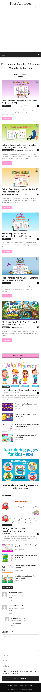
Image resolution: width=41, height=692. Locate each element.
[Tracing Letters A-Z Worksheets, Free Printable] (7, 548)
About (15, 685)
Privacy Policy (29, 685)
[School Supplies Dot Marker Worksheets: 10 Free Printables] (20, 222)
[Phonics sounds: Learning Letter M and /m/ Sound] (7, 438)
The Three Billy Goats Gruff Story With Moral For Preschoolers (19, 323)
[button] (38, 54)
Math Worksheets (7, 525)
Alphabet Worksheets (8, 150)
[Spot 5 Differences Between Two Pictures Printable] (7, 579)
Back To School (6, 106)
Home (10, 685)
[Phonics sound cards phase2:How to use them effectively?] (7, 428)
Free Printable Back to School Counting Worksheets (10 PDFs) (20, 279)
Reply (10, 600)
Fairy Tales (5, 327)
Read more (6, 118)
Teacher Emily (19, 150)
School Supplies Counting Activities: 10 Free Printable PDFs (20, 190)
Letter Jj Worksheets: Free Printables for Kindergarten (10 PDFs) (19, 146)
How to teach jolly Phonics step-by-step (20, 390)
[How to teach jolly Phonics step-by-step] (20, 374)
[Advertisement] (20, 30)
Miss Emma (15, 106)
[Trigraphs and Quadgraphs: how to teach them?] (7, 407)
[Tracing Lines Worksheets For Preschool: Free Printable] (20, 512)
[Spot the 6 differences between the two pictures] (7, 558)
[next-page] (6, 345)
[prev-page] (3, 345)
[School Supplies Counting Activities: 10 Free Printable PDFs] (20, 177)
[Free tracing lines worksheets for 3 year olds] (7, 569)
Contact (21, 685)
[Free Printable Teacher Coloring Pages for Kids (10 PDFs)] (20, 89)
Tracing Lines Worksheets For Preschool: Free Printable (16, 529)
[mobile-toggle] (3, 54)
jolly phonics (6, 386)
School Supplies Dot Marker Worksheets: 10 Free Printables (16, 234)
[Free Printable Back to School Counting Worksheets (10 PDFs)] (20, 266)
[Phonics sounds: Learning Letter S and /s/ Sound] (7, 417)
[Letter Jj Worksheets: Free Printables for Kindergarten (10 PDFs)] (20, 133)
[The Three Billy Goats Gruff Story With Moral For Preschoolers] (20, 310)
